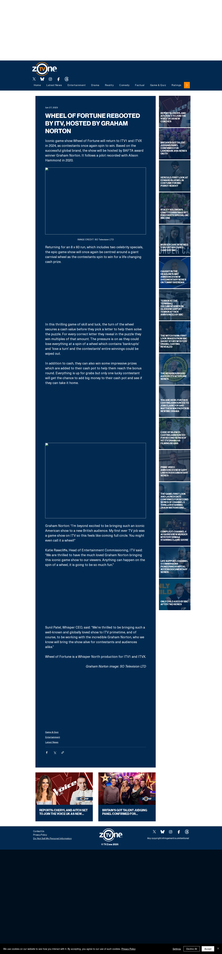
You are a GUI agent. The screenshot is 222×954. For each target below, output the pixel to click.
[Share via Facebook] (46, 752)
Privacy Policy (128, 948)
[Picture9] (67, 79)
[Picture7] (58, 79)
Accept (207, 948)
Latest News (51, 742)
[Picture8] (42, 79)
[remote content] (95, 293)
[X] (34, 79)
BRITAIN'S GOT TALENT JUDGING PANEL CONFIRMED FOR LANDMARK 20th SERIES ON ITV (124, 812)
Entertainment (52, 737)
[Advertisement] (59, 7)
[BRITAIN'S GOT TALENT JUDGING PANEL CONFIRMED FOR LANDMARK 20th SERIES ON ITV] (127, 788)
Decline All (191, 948)
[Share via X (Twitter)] (54, 752)
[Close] (218, 948)
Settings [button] (177, 948)
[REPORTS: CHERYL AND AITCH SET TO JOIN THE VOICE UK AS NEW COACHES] (64, 788)
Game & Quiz (52, 732)
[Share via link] (62, 752)
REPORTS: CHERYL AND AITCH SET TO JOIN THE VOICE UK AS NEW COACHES (63, 812)
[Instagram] (50, 79)
